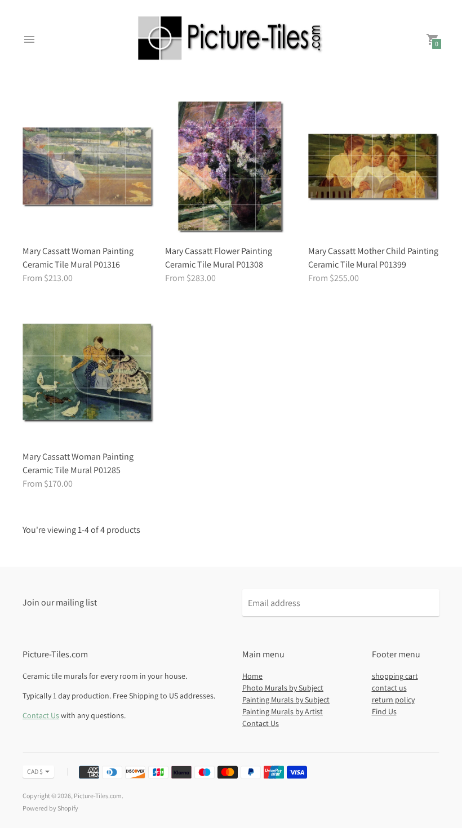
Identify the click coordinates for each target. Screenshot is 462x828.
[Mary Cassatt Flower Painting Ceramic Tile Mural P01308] (230, 167)
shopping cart (395, 676)
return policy (393, 700)
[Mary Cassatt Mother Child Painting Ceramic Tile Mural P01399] (373, 167)
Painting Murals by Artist (282, 711)
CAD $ (35, 771)
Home (252, 676)
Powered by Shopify (50, 808)
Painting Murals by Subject (286, 700)
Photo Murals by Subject (282, 688)
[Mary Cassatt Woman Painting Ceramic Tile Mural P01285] (88, 373)
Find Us (384, 711)
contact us (389, 688)
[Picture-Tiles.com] (231, 39)
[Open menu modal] (29, 39)
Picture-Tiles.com (98, 795)
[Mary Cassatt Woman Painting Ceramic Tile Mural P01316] (88, 167)
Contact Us (41, 715)
